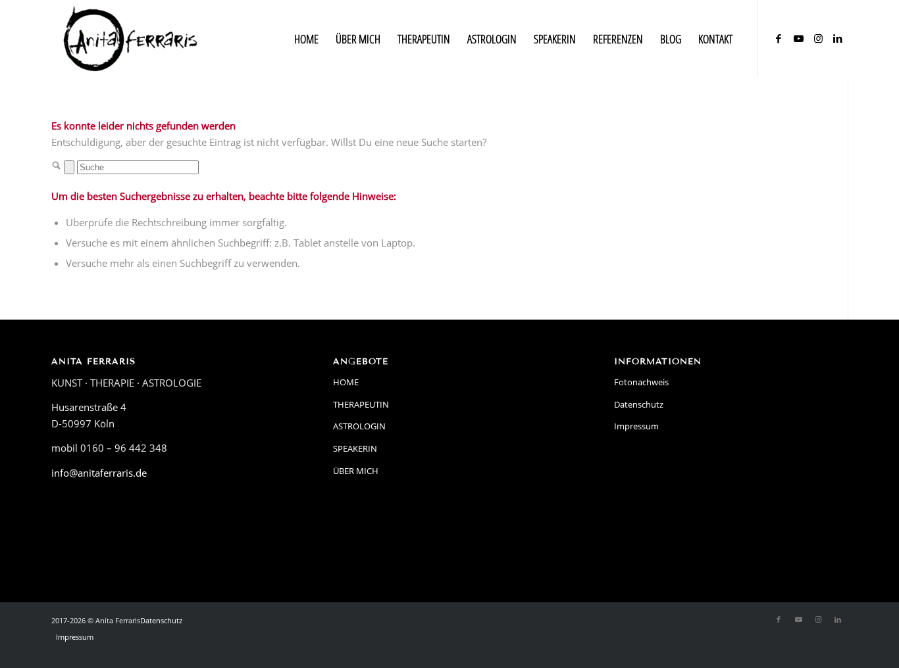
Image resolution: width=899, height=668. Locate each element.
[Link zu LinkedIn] (838, 38)
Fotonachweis (641, 382)
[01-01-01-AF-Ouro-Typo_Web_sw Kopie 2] (130, 39)
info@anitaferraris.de (99, 472)
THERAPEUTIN (361, 404)
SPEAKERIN (355, 448)
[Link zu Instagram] (818, 38)
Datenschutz (638, 404)
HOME (346, 382)
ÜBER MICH (355, 471)
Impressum (636, 426)
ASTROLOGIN (359, 426)
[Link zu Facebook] (778, 38)
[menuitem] (306, 39)
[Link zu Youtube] (798, 38)
